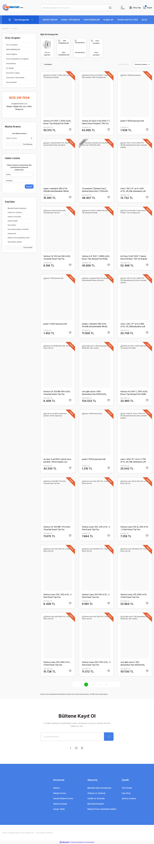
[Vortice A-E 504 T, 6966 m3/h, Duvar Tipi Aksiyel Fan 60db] (96, 230)
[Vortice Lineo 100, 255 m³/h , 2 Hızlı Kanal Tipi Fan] (96, 501)
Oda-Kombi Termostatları (15, 77)
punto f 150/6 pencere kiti (132, 121)
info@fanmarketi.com (19, 104)
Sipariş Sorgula (60, 804)
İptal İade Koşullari (95, 804)
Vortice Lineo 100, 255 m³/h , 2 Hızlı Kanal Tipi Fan (96, 528)
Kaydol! (29, 186)
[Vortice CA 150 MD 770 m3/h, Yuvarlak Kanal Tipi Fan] (57, 501)
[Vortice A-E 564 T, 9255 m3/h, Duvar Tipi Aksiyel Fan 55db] (57, 95)
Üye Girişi (126, 793)
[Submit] (109, 736)
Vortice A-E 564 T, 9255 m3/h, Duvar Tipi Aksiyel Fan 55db (57, 122)
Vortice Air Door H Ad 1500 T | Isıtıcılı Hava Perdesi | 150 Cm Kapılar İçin (96, 122)
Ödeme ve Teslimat (96, 793)
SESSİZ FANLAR (50, 20)
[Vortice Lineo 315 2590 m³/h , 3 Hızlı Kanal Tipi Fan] (134, 569)
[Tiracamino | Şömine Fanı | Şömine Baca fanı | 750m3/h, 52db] (96, 163)
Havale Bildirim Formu (63, 798)
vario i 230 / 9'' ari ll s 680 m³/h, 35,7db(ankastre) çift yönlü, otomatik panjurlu (132, 325)
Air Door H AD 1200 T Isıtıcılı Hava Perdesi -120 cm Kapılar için (133, 257)
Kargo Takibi (59, 809)
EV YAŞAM (9, 68)
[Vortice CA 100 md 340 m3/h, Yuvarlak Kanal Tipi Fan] (57, 230)
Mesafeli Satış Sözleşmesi (99, 788)
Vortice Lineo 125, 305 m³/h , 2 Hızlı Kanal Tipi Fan (57, 595)
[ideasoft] (64, 842)
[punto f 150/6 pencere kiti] (134, 95)
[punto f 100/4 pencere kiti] (96, 434)
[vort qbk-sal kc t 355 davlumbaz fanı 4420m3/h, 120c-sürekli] (134, 637)
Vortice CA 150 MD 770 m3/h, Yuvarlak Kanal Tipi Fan (57, 528)
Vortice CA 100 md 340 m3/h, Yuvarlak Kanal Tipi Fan (57, 257)
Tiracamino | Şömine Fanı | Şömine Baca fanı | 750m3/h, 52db (95, 189)
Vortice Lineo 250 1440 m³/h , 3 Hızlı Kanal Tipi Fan (57, 663)
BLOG (144, 20)
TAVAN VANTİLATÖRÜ (127, 20)
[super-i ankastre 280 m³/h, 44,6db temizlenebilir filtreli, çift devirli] (57, 163)
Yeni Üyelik (127, 788)
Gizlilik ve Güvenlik (96, 798)
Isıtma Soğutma (11, 54)
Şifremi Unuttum (129, 798)
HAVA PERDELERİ (92, 20)
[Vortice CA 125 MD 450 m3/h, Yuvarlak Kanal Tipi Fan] (57, 366)
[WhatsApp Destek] (123, 8)
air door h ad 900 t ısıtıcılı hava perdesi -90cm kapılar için (57, 460)
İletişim (56, 788)
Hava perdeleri (11, 82)
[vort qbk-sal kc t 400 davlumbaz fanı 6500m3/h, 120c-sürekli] (96, 366)
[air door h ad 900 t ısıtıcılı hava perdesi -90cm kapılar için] (57, 434)
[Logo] (12, 8)
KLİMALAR (108, 20)
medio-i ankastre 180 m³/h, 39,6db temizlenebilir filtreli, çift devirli (95, 325)
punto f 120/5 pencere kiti (55, 324)
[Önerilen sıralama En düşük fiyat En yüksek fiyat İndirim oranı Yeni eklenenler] (142, 64)
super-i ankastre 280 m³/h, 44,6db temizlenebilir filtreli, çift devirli (56, 189)
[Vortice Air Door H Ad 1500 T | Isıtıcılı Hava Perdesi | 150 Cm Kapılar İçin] (96, 95)
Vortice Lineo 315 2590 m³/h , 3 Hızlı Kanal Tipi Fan (134, 595)
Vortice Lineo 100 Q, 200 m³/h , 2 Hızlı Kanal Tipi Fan (134, 528)
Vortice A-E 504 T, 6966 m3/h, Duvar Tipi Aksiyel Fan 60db (96, 257)
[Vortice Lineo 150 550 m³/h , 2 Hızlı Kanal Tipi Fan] (96, 569)
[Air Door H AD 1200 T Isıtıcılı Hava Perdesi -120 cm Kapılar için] (134, 230)
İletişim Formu (59, 793)
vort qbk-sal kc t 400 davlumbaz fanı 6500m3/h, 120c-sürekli (94, 392)
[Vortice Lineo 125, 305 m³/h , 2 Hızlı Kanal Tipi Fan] (57, 569)
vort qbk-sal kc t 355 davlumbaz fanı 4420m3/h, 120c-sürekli (132, 663)
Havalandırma (11, 63)
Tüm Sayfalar (27, 247)
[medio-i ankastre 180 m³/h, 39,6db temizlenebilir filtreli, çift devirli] (96, 298)
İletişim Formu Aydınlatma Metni (101, 809)
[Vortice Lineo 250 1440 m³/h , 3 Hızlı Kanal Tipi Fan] (57, 637)
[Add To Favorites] (70, 129)
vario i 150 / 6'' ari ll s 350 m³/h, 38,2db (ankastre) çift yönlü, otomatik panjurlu (133, 189)
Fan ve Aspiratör (12, 45)
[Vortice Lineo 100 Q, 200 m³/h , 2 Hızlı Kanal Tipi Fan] (134, 501)
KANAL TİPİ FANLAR (70, 20)
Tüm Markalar (27, 144)
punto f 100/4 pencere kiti (94, 459)
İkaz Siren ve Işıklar (13, 73)
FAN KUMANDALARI (13, 49)
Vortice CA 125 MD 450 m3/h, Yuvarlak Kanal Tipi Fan (57, 392)
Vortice (14, 28)
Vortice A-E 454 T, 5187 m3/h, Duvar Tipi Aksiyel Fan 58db (134, 392)
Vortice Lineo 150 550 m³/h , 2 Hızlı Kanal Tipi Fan (96, 595)
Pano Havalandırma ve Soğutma (17, 59)
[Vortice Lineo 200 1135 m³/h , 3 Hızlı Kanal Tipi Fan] (96, 637)
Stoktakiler (48, 64)
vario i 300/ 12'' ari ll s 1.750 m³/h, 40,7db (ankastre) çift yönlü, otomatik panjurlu (133, 460)
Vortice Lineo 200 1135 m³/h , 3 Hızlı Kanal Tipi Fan (96, 663)
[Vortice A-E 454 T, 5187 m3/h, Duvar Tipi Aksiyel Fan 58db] (134, 366)
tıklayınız (19, 109)
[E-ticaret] (77, 842)
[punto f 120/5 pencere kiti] (57, 298)
